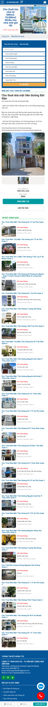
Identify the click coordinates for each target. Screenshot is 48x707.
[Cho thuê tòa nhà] (24, 20)
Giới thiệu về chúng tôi (11, 688)
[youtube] (13, 678)
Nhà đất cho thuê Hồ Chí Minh (16, 91)
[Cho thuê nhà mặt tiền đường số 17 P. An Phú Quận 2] (9, 420)
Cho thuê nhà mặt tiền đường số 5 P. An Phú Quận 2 (23, 480)
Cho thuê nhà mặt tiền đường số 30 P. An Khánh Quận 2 (21, 616)
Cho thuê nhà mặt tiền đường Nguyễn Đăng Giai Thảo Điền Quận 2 (22, 531)
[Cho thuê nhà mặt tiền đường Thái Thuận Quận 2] (9, 607)
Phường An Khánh (22, 267)
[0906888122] (41, 686)
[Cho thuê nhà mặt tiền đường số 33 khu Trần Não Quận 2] (9, 455)
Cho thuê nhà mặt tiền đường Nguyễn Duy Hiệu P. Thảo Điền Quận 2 (22, 360)
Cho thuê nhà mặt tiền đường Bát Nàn (23, 97)
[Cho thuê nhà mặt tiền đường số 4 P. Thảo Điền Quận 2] (9, 403)
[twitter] (8, 678)
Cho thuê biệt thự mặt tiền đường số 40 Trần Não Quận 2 (23, 342)
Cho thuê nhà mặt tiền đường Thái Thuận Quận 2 (22, 600)
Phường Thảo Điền (23, 370)
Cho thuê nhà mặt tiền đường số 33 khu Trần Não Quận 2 (22, 446)
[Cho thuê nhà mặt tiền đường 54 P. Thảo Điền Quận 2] (9, 437)
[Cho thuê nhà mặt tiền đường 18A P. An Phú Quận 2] (9, 333)
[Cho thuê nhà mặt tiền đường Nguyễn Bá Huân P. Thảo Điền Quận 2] (9, 385)
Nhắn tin (24, 704)
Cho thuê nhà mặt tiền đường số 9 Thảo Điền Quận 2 (23, 464)
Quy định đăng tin (9, 692)
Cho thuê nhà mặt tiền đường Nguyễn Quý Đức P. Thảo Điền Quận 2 (22, 497)
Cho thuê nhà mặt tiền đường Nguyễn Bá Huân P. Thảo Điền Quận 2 (22, 377)
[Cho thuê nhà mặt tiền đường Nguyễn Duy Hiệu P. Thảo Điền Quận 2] (9, 368)
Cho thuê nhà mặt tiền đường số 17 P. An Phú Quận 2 (23, 412)
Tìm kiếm (24, 84)
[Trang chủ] (44, 2)
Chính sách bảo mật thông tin (13, 695)
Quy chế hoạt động (10, 699)
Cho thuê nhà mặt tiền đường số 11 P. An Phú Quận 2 (23, 583)
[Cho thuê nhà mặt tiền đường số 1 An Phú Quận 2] (9, 300)
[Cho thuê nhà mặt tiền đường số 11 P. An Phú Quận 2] (9, 592)
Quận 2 (29, 233)
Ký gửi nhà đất (41, 5)
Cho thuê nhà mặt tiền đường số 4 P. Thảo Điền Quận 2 (21, 395)
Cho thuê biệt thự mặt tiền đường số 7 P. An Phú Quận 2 (22, 240)
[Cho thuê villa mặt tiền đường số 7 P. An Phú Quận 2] (9, 231)
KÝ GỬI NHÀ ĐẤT (13, 2)
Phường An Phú (22, 233)
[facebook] (4, 678)
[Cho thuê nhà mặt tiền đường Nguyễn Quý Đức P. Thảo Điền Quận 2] (9, 505)
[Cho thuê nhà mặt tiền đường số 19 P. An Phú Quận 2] (9, 522)
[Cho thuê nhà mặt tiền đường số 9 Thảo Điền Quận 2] (9, 472)
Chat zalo (9, 704)
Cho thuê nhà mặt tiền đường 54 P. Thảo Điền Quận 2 (23, 429)
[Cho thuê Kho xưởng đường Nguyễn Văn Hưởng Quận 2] (9, 574)
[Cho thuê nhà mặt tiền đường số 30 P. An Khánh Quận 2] (9, 624)
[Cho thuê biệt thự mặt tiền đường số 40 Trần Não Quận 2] (9, 351)
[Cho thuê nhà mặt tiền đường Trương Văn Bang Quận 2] (9, 318)
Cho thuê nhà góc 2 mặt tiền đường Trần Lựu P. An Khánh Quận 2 (23, 258)
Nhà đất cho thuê (17, 36)
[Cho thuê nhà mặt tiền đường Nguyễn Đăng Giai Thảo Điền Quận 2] (9, 539)
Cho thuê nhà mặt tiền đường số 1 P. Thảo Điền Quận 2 (21, 634)
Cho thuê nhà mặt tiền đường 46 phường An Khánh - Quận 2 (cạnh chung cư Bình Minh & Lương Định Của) (23, 276)
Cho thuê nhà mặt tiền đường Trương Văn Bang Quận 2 (21, 310)
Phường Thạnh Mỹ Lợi (24, 320)
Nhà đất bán (24, 44)
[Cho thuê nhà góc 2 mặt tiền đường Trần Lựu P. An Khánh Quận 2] (9, 266)
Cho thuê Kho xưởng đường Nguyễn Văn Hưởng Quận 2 (21, 566)
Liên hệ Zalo (23, 208)
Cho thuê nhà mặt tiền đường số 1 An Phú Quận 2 (22, 293)
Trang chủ (5, 36)
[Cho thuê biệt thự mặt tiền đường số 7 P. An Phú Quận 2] (9, 248)
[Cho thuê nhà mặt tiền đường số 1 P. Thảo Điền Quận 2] (9, 642)
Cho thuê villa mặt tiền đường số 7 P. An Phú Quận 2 (22, 223)
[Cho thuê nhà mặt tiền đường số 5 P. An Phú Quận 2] (9, 487)
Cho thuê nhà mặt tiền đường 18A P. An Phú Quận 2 (23, 326)
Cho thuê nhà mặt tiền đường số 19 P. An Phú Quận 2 (23, 514)
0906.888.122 (23, 201)
